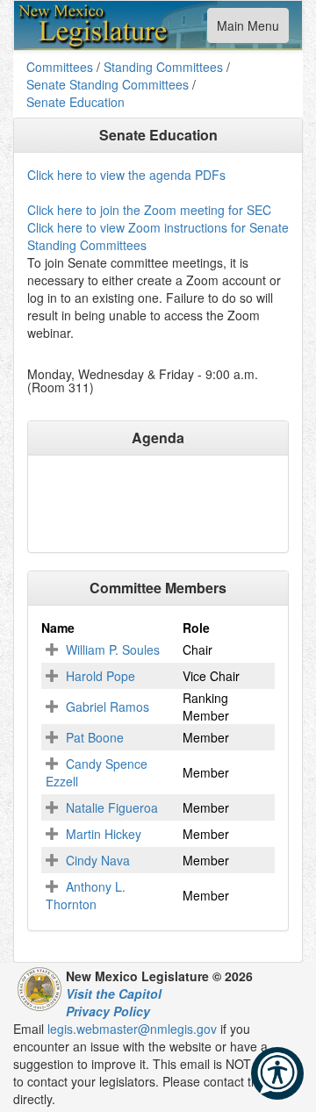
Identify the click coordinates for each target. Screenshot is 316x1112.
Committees (59, 66)
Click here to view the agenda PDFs (126, 174)
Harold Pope (100, 676)
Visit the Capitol (114, 993)
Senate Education (75, 102)
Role (196, 627)
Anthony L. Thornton (86, 895)
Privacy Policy (108, 1011)
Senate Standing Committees (107, 84)
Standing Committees (163, 66)
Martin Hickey (103, 834)
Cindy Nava (98, 860)
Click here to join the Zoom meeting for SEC (149, 210)
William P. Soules (113, 649)
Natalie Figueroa (112, 807)
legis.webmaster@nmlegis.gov (132, 1028)
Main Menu (247, 29)
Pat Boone (95, 737)
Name (58, 627)
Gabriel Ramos (107, 706)
